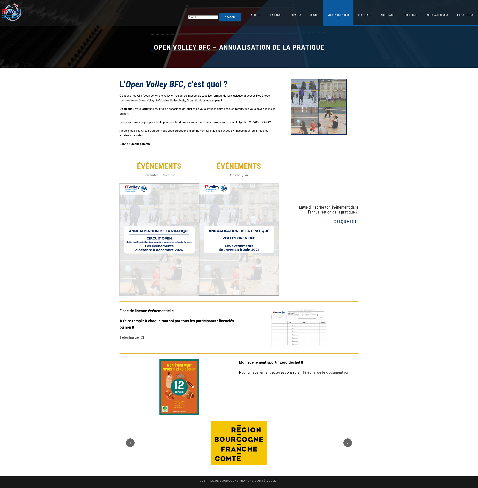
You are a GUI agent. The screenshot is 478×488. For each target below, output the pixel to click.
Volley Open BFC (338, 15)
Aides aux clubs (437, 15)
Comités (296, 15)
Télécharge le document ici (325, 372)
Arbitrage (387, 15)
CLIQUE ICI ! (345, 222)
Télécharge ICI (132, 337)
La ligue (275, 15)
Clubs (314, 15)
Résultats (364, 15)
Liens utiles (465, 15)
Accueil (256, 15)
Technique (410, 15)
